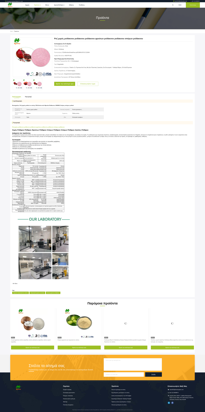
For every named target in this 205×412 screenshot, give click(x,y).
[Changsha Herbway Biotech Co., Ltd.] (10, 5)
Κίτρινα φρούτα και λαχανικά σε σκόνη (22, 340)
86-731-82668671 (196, 1)
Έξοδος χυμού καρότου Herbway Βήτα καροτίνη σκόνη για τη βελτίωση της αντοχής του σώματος (125, 341)
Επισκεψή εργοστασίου (69, 392)
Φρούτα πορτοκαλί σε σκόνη (20, 292)
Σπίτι (11, 31)
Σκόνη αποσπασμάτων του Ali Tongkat (121, 395)
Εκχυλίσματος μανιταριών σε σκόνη (120, 392)
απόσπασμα (193, 5)
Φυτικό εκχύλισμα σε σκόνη (118, 389)
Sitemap (65, 401)
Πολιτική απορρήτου (68, 404)
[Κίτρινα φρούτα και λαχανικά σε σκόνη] (32, 323)
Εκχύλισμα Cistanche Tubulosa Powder (121, 398)
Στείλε (153, 374)
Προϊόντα (37, 5)
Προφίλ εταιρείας (67, 389)
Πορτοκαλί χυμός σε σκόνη (37, 292)
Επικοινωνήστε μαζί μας (69, 398)
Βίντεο (47, 5)
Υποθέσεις (82, 5)
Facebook (172, 403)
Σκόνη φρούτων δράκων (53, 292)
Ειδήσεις (71, 5)
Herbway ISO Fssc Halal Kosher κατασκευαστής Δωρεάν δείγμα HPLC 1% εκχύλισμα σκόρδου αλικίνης (172, 341)
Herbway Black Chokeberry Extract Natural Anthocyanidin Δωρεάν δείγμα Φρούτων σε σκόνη (78, 341)
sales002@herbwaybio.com (181, 1)
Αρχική (27, 5)
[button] (13, 327)
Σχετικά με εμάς (58, 5)
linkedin (169, 403)
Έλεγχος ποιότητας (68, 395)
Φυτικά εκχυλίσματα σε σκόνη (119, 404)
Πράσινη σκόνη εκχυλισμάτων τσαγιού (121, 401)
